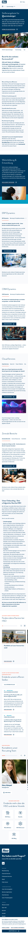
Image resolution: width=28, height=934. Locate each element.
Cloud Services (5, 894)
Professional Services (7, 876)
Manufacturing (5, 870)
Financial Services (6, 873)
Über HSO (4, 907)
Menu (23, 2)
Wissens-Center (5, 904)
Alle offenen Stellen (9, 684)
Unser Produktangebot (7, 897)
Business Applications (7, 892)
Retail (3, 879)
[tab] (7, 50)
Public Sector (5, 882)
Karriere (4, 910)
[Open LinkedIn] (3, 863)
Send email (8, 792)
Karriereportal (21, 144)
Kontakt (3, 913)
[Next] (24, 625)
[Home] (4, 2)
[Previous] (21, 625)
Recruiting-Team (6, 142)
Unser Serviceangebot (7, 889)
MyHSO (3, 916)
